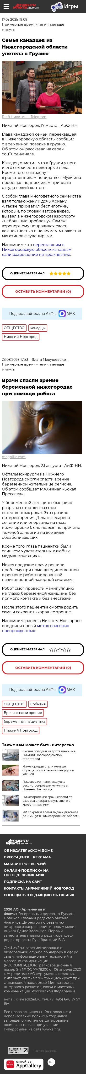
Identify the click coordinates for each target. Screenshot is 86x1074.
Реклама (42, 857)
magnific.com (14, 457)
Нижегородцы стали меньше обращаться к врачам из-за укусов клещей (48, 770)
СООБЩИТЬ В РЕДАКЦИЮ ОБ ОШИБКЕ (39, 895)
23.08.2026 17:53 (15, 359)
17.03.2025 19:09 (14, 19)
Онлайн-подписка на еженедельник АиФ (26, 872)
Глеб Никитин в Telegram (24, 117)
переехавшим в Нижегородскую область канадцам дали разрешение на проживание (37, 250)
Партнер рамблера (45, 1050)
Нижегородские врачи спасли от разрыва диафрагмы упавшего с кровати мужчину (47, 800)
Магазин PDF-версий (25, 864)
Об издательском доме (28, 850)
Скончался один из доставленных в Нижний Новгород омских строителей (48, 755)
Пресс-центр (16, 857)
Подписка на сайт (23, 882)
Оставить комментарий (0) (43, 291)
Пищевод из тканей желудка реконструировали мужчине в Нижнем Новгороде (45, 785)
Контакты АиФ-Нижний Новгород (39, 888)
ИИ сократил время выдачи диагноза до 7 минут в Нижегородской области (50, 814)
